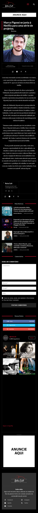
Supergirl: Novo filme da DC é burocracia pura (23, 232)
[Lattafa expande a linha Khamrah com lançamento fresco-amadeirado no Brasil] (7, 211)
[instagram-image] (11, 350)
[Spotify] (5, 503)
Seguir (32, 325)
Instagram (26, 500)
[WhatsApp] (12, 71)
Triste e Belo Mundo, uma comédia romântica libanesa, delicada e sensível (23, 245)
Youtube (10, 506)
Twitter (26, 503)
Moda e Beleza (18, 213)
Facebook (10, 500)
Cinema (16, 235)
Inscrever (31, 329)
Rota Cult (8, 183)
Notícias (13, 31)
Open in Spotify (8, 426)
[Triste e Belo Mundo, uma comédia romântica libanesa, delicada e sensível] (7, 247)
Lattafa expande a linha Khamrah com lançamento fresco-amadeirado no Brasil (23, 209)
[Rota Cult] (3, 187)
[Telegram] (17, 71)
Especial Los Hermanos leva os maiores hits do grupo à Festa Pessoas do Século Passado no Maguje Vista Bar (24, 222)
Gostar (31, 321)
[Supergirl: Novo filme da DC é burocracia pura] (7, 235)
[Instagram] (9, 191)
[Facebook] (21, 71)
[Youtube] (5, 506)
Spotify (9, 503)
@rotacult (13, 337)
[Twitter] (25, 71)
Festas (15, 227)
